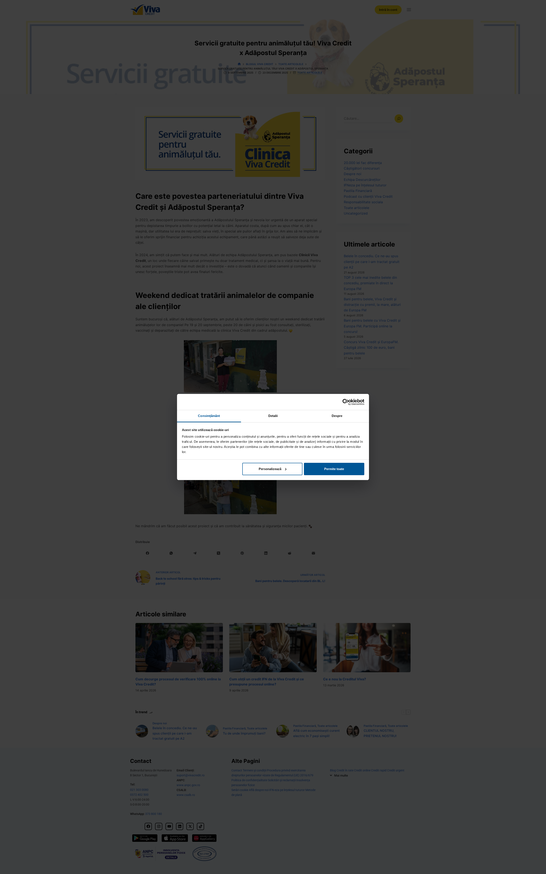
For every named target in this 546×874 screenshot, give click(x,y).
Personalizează (270, 469)
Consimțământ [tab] (209, 416)
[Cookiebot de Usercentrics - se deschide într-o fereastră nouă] (345, 402)
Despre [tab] (337, 416)
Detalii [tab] (273, 416)
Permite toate (334, 469)
